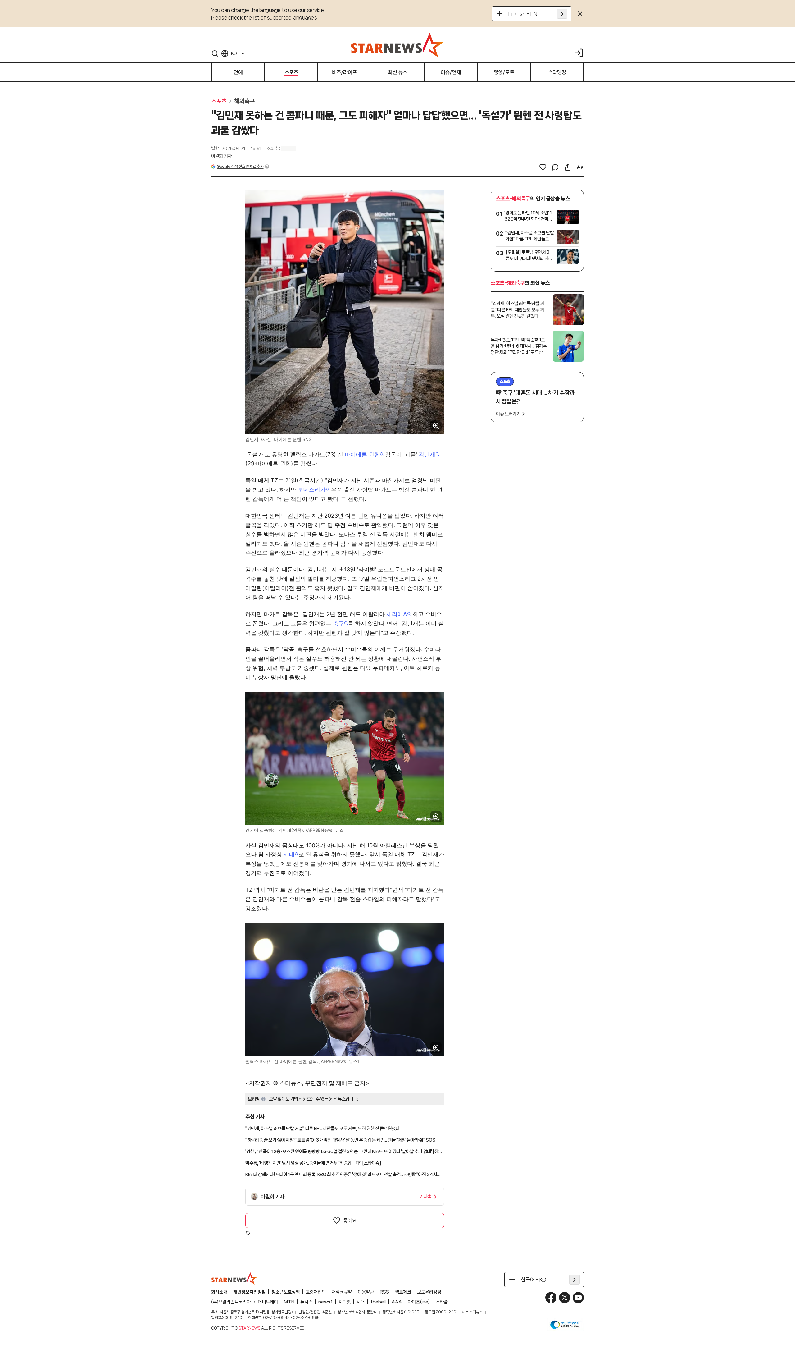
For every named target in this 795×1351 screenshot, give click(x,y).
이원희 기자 (221, 155)
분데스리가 (312, 489)
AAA (397, 1301)
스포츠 (219, 101)
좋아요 (350, 1220)
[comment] (555, 167)
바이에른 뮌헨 (362, 454)
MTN (289, 1301)
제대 (289, 854)
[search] (215, 53)
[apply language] (562, 14)
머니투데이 (268, 1301)
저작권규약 (342, 1291)
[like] (543, 167)
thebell (378, 1301)
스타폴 (442, 1301)
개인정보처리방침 (249, 1291)
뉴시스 (306, 1301)
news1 (325, 1301)
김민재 (427, 454)
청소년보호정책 (285, 1291)
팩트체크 (403, 1291)
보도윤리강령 (429, 1291)
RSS (384, 1291)
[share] (567, 167)
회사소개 (219, 1291)
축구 (338, 623)
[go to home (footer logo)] (234, 1278)
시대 (361, 1301)
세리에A (396, 614)
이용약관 (366, 1291)
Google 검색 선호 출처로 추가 (240, 166)
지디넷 (344, 1301)
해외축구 (244, 101)
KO (234, 53)
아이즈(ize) (419, 1301)
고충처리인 (316, 1291)
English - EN (522, 13)
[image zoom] (436, 425)
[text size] (580, 167)
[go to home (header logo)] (397, 44)
